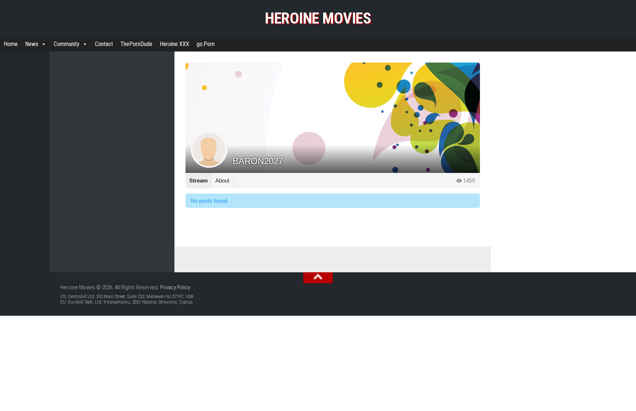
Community (67, 43)
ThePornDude (136, 43)
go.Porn (206, 43)
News (31, 43)
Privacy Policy (175, 287)
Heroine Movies (318, 18)
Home (11, 43)
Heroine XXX (174, 43)
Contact (104, 43)
